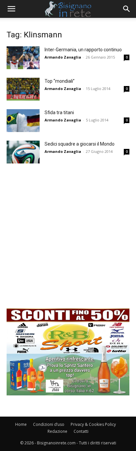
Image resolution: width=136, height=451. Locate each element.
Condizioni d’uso (48, 424)
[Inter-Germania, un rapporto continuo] (23, 57)
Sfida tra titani (59, 112)
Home (21, 424)
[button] (11, 9)
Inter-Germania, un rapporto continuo (83, 49)
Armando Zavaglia (63, 57)
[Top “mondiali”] (23, 89)
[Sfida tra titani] (23, 120)
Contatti (81, 431)
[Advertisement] (68, 240)
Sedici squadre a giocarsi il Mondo (80, 144)
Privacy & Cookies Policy (93, 424)
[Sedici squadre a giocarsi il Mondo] (23, 152)
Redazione (57, 431)
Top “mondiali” (60, 81)
